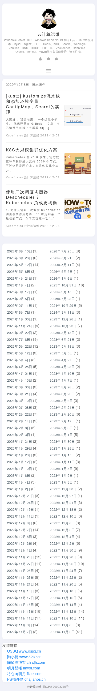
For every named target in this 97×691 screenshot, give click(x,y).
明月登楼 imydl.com (23, 668)
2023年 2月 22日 (19, 414)
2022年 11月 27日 (20, 563)
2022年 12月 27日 (63, 495)
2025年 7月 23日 (62, 298)
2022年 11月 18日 (63, 591)
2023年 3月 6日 (61, 400)
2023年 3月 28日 (62, 387)
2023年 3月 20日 (62, 393)
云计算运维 (48, 34)
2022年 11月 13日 (20, 611)
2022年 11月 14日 (63, 604)
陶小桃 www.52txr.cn (23, 656)
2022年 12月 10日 (63, 516)
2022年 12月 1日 (19, 550)
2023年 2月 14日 (19, 421)
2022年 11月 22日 (63, 577)
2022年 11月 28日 (63, 557)
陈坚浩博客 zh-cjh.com (25, 662)
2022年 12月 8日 (62, 523)
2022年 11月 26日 (63, 563)
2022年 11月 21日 (20, 584)
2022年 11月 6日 (62, 631)
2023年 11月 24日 (20, 325)
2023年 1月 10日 (19, 468)
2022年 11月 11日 (20, 618)
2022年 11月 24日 (63, 570)
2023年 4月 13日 (19, 380)
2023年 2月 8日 (18, 427)
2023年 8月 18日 (62, 332)
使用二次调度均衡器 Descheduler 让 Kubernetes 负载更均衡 (31, 196)
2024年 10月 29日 (63, 305)
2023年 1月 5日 (61, 475)
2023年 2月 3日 (18, 434)
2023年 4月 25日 (19, 366)
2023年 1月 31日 (19, 441)
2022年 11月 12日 (63, 611)
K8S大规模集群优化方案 (32, 149)
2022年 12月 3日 (19, 543)
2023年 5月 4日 (18, 359)
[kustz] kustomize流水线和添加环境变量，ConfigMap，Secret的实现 (33, 104)
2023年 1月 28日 (62, 448)
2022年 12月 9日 (19, 523)
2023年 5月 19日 (62, 346)
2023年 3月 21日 (19, 393)
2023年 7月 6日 (18, 339)
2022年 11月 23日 (20, 577)
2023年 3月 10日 (19, 400)
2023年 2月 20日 (62, 414)
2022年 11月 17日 (20, 597)
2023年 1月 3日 (61, 482)
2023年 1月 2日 (18, 489)
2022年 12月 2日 (62, 543)
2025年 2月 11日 (19, 305)
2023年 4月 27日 (62, 359)
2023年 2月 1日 (61, 434)
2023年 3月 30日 (19, 387)
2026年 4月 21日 (19, 278)
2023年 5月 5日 (61, 353)
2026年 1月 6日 (61, 278)
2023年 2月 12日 (62, 421)
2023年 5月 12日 (19, 353)
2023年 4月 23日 (62, 366)
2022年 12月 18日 (63, 509)
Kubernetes (15, 135)
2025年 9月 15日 (62, 291)
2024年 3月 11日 (62, 312)
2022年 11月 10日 (63, 618)
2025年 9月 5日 (18, 298)
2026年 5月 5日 (61, 271)
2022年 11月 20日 (63, 584)
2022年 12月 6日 (62, 529)
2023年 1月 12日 (19, 461)
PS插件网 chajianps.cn (26, 679)
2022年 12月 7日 (19, 529)
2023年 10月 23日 (63, 325)
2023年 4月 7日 (61, 380)
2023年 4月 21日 (19, 373)
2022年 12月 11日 (20, 516)
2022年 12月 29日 (20, 495)
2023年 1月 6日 (18, 475)
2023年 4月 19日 (62, 373)
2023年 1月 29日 (19, 448)
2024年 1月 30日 (19, 319)
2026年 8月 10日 (19, 251)
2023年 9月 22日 (19, 332)
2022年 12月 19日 (20, 509)
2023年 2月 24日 (62, 407)
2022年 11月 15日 (20, 604)
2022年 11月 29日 (20, 557)
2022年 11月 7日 (19, 631)
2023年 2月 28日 (19, 407)
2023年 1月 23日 (19, 455)
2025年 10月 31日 (63, 285)
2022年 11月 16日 (63, 597)
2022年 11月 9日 (19, 625)
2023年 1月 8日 (61, 468)
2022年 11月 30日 (63, 550)
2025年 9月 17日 (19, 291)
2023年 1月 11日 (62, 461)
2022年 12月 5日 (19, 536)
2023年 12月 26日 (63, 319)
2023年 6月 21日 (62, 339)
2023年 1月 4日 (18, 482)
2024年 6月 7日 (18, 312)
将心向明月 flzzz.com (24, 673)
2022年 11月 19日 (20, 591)
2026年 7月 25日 (62, 251)
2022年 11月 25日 (20, 570)
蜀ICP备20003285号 (55, 686)
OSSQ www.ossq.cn (24, 651)
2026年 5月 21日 (62, 257)
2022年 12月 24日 (20, 502)
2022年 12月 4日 (62, 536)
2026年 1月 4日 (18, 285)
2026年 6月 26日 (19, 257)
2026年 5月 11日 (62, 264)
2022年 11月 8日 (62, 625)
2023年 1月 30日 (62, 441)
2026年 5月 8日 (18, 271)
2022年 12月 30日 (63, 489)
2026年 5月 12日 (19, 264)
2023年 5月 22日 (19, 346)
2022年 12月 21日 (63, 502)
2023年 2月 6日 (61, 427)
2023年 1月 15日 (62, 455)
